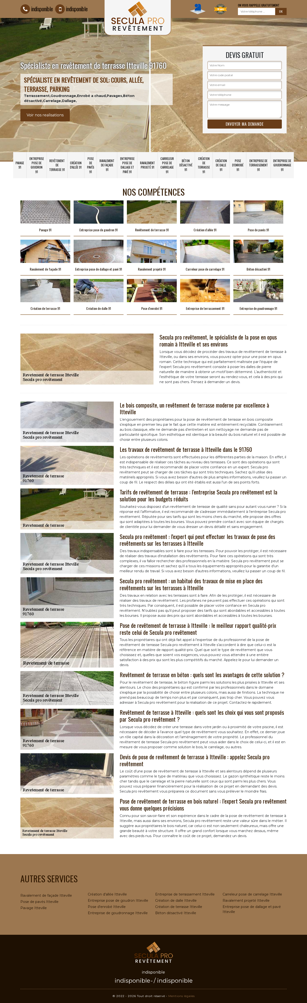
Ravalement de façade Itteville (46, 895)
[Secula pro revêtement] (153, 952)
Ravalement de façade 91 (107, 165)
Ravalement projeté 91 (147, 165)
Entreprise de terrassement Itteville (185, 894)
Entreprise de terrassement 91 (258, 165)
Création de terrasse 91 (204, 165)
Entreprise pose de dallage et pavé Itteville (252, 909)
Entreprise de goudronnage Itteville (118, 913)
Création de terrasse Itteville (178, 907)
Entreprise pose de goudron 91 (37, 165)
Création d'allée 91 (76, 165)
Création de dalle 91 (221, 165)
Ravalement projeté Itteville (246, 900)
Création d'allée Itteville (107, 894)
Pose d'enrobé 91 (237, 165)
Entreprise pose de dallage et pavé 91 (127, 165)
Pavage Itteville (33, 908)
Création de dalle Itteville (176, 900)
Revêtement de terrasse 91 (57, 165)
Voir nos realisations (45, 115)
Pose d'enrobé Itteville (107, 907)
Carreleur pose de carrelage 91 (167, 165)
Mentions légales (181, 996)
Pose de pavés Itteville (39, 902)
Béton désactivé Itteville (175, 913)
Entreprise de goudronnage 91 (282, 165)
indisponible (42, 8)
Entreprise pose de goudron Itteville (118, 900)
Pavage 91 (20, 165)
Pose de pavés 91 (90, 165)
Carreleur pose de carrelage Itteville (252, 894)
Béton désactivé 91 (185, 165)
